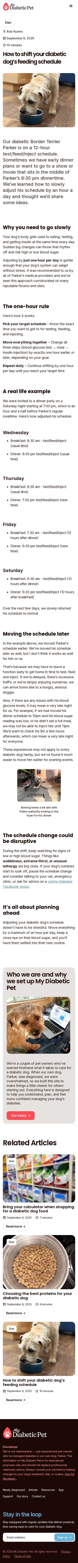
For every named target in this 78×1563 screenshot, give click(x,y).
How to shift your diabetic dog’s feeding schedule (34, 1382)
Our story (22, 1496)
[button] (71, 6)
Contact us (38, 1496)
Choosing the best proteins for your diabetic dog (37, 1295)
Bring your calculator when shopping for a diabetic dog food (38, 1209)
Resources (48, 1490)
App (61, 1490)
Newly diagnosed (14, 1490)
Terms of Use (22, 1556)
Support (8, 1496)
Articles (33, 1490)
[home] (18, 7)
